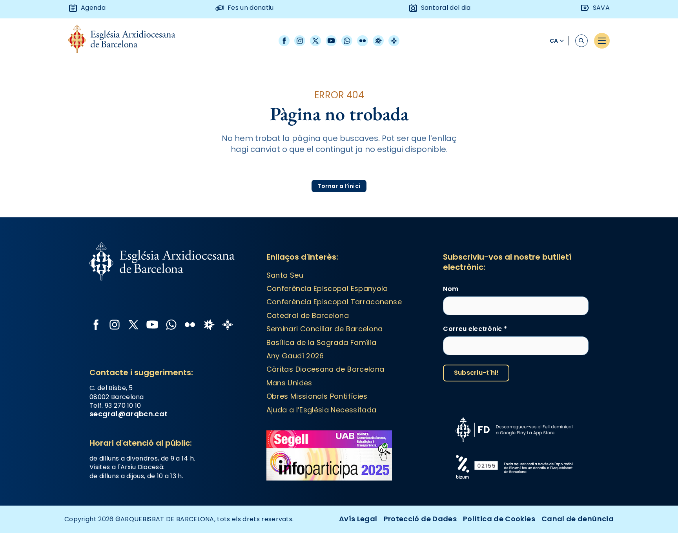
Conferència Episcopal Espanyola (327, 288)
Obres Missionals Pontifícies (317, 396)
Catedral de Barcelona (307, 315)
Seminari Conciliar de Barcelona (324, 329)
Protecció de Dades (420, 519)
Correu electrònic (475, 329)
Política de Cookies (499, 519)
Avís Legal (358, 519)
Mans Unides (289, 383)
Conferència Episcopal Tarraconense (334, 302)
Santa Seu (284, 275)
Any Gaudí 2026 (295, 356)
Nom (450, 289)
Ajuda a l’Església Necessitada (321, 410)
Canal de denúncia (577, 519)
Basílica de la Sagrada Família (321, 342)
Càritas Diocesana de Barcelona (325, 369)
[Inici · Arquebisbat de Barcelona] (127, 41)
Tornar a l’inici (339, 186)
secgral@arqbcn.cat (128, 414)
